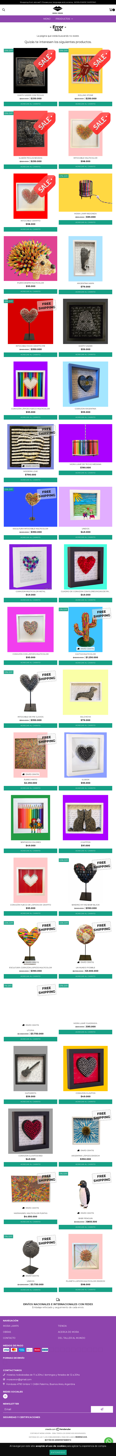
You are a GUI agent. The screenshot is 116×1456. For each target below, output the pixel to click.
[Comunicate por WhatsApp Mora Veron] (108, 1441)
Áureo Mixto (30, 779)
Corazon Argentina (85, 409)
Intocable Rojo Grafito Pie (30, 346)
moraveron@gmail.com (19, 1379)
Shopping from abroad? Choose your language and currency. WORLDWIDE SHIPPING (58, 2)
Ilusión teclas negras (30, 158)
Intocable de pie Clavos (30, 717)
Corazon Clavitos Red (30, 1156)
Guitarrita (30, 1093)
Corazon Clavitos (85, 1093)
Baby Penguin (86, 1218)
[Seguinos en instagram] (5, 1396)
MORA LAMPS (11, 1326)
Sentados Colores (31, 842)
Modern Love (30, 471)
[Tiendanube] (58, 1430)
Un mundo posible (85, 967)
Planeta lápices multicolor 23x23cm (85, 1281)
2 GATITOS (85, 842)
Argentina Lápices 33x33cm (85, 1156)
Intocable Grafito (30, 221)
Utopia (30, 1030)
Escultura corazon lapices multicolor (30, 967)
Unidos (85, 528)
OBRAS (7, 1332)
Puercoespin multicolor (30, 283)
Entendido (58, 1452)
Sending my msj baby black (86, 905)
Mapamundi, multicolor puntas (30, 1213)
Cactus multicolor (85, 654)
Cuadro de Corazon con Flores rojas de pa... (85, 591)
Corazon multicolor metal (30, 591)
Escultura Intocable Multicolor (30, 528)
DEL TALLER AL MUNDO (71, 1338)
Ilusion (85, 779)
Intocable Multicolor (85, 158)
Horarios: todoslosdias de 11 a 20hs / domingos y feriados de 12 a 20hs (43, 1374)
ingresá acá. (81, 1437)
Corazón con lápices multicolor (31, 654)
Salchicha (85, 717)
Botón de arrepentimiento (58, 1440)
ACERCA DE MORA (68, 1332)
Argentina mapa (85, 283)
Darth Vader (85, 346)
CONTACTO (9, 1338)
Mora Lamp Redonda (85, 213)
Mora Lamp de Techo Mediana (85, 464)
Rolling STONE (85, 95)
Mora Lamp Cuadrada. (86, 1023)
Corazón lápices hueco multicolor (30, 409)
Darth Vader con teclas (31, 95)
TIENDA (62, 1326)
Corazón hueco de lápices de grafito (30, 905)
